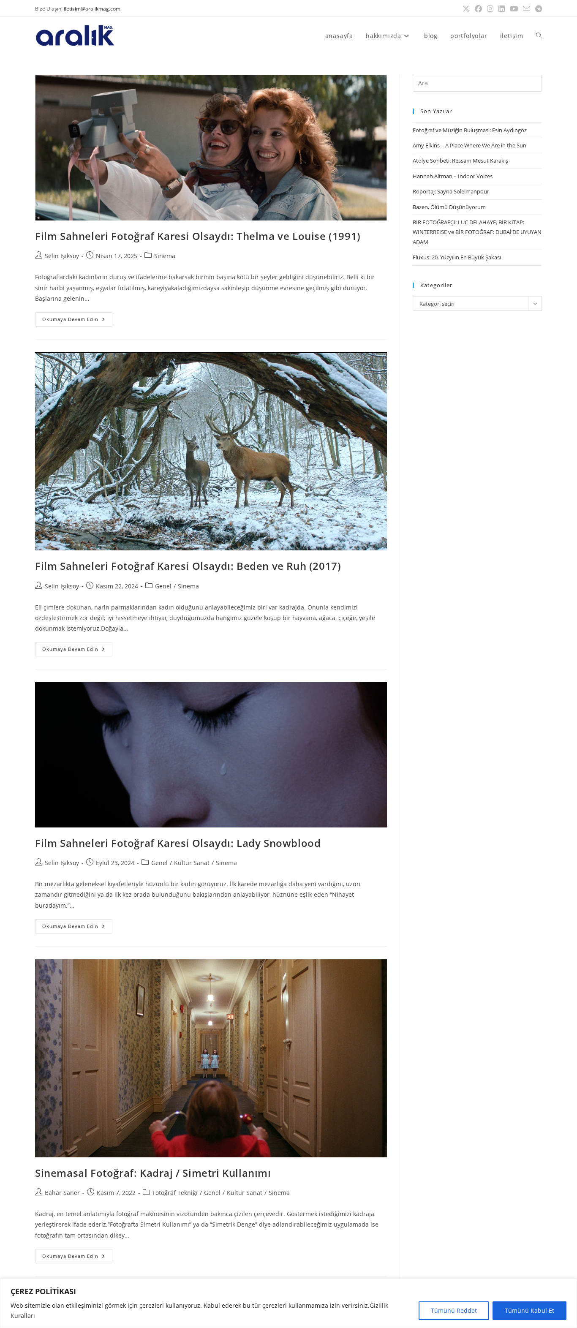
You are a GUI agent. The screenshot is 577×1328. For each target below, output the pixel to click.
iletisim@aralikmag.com (92, 8)
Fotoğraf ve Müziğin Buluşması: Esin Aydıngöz (470, 130)
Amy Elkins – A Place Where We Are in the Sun (469, 145)
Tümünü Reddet (454, 1310)
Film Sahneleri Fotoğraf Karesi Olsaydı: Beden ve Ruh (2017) (188, 566)
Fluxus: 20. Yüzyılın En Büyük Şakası (457, 257)
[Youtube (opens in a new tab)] (513, 9)
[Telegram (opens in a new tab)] (537, 9)
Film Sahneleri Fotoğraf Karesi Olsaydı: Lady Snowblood (178, 843)
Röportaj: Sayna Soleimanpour (451, 191)
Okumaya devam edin (77, 317)
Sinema (164, 256)
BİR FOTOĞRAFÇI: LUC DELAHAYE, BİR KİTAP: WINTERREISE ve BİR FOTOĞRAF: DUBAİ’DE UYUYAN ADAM (477, 232)
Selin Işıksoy (62, 256)
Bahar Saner (62, 1193)
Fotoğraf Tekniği (175, 1193)
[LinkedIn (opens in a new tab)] (501, 9)
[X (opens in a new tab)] (466, 9)
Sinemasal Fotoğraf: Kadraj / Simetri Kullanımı (153, 1173)
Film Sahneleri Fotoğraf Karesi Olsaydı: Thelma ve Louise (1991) (198, 236)
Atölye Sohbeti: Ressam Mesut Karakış (460, 160)
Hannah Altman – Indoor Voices (453, 176)
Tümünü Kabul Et (529, 1310)
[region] (288, 1303)
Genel (163, 586)
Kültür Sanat (192, 863)
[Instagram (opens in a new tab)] (490, 9)
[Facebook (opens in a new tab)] (478, 9)
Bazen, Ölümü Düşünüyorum (449, 207)
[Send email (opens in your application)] (526, 9)
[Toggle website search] (539, 36)
